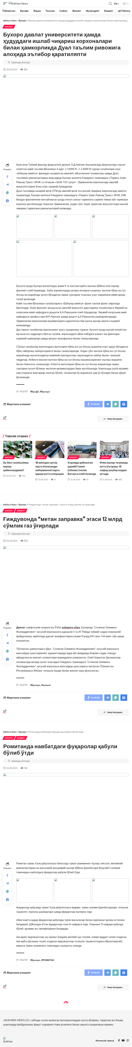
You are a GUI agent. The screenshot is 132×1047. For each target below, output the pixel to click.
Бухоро (9, 27)
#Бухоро (45, 391)
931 (25, 1042)
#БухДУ (34, 391)
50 (87, 479)
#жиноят (46, 685)
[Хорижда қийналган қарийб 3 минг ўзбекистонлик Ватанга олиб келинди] (82, 449)
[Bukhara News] (18, 3)
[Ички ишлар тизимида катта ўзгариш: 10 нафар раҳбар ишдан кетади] (114, 449)
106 (23, 476)
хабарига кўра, (71, 627)
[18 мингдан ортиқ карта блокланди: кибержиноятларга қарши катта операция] (49, 449)
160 (26, 768)
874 (26, 540)
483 (120, 479)
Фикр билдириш (114, 419)
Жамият (21, 738)
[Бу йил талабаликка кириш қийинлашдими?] (17, 449)
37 (55, 479)
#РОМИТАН (47, 960)
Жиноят (21, 511)
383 (25, 69)
